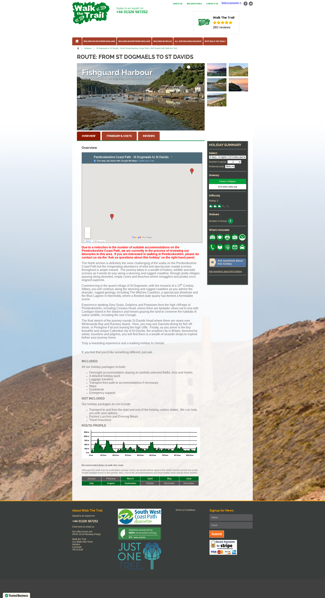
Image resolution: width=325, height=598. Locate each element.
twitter (251, 3)
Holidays (87, 48)
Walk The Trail (91, 13)
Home (78, 48)
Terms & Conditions (185, 510)
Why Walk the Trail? (215, 41)
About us (177, 4)
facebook (246, 3)
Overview (89, 136)
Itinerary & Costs (119, 136)
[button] (177, 66)
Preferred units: (217, 166)
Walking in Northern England (134, 41)
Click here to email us (83, 526)
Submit (217, 534)
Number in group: (218, 162)
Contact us (212, 4)
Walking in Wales (162, 41)
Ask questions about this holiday (225, 271)
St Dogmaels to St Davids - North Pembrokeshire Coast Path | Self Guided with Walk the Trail (136, 48)
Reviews (149, 136)
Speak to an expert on (132, 10)
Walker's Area (194, 4)
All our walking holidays (188, 41)
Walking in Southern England (99, 41)
